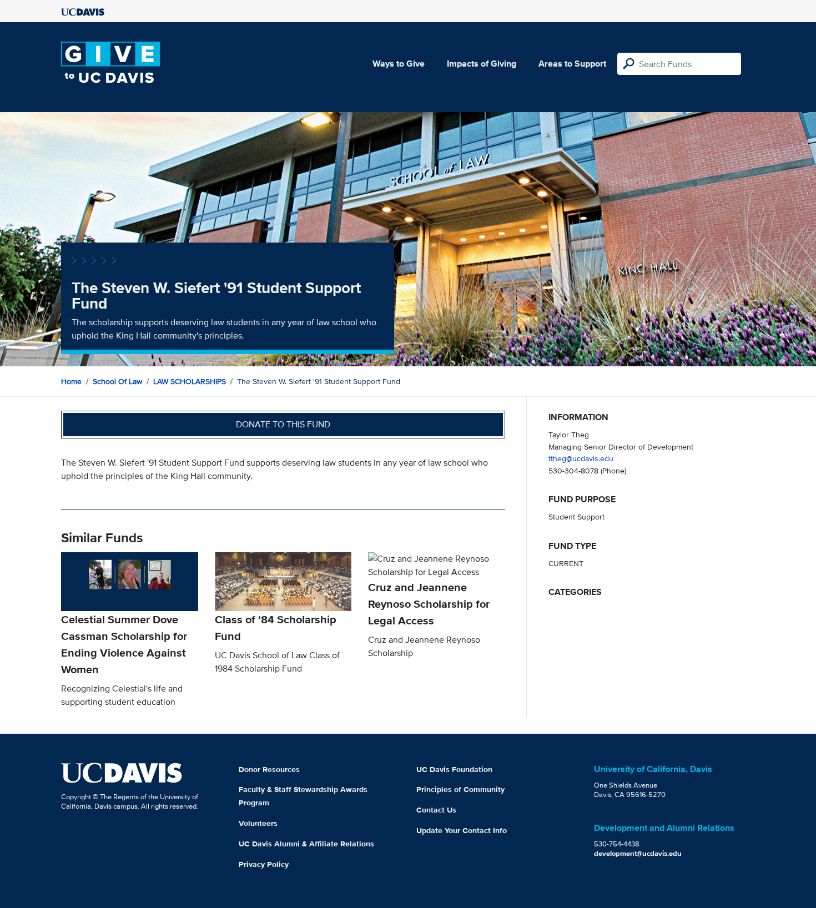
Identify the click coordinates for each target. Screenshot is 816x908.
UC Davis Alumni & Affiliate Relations (306, 843)
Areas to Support (572, 63)
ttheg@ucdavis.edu (580, 458)
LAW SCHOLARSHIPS (189, 381)
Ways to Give (398, 63)
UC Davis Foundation (454, 769)
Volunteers (258, 823)
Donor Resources (269, 769)
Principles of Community (460, 789)
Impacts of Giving (481, 63)
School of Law (117, 381)
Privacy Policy (264, 864)
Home (71, 381)
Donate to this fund (283, 424)
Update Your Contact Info (461, 830)
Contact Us (436, 809)
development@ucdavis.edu (638, 853)
